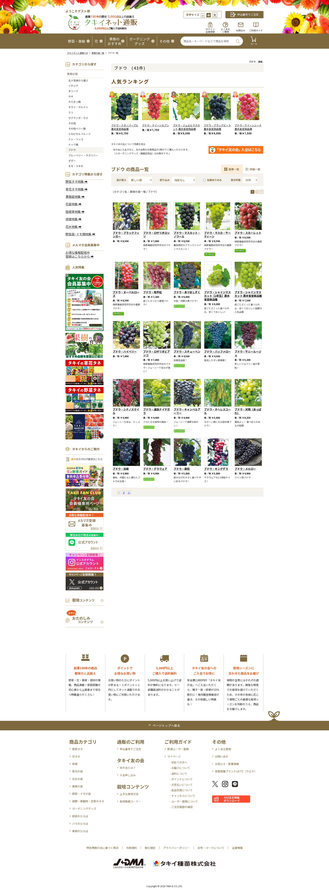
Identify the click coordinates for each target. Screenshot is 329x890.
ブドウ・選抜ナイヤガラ (156, 411)
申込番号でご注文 (130, 749)
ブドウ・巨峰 (121, 469)
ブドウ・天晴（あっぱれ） (248, 411)
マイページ (174, 756)
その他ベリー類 (77, 128)
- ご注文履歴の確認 (181, 807)
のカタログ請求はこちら (86, 459)
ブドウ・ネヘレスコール (217, 411)
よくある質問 (223, 749)
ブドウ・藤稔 (182, 469)
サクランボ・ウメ (78, 118)
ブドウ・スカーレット (248, 233)
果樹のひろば (80, 831)
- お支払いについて (181, 784)
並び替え (121, 180)
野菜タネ (77, 749)
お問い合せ (221, 756)
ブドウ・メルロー (245, 469)
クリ (70, 112)
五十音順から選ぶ (78, 80)
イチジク (73, 86)
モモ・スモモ (75, 166)
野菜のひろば (80, 816)
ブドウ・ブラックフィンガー (126, 234)
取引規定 (150, 848)
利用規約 (131, 848)
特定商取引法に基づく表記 (102, 848)
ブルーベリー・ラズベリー (83, 155)
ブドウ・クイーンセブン (155, 125)
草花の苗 (77, 771)
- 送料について (178, 773)
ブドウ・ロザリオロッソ (156, 234)
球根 (74, 764)
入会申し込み (128, 775)
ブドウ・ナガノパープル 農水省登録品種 (124, 127)
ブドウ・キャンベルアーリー (187, 411)
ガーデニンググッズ (84, 808)
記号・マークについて (211, 848)
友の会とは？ (128, 768)
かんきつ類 (74, 102)
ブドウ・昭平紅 (152, 292)
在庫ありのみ (214, 180)
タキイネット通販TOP (77, 52)
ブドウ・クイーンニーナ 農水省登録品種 (248, 127)
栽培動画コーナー (130, 801)
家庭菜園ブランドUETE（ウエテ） (236, 771)
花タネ (76, 756)
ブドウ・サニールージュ (248, 353)
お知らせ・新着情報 (227, 764)
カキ (70, 96)
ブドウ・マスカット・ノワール (187, 234)
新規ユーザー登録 (178, 749)
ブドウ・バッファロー (217, 351)
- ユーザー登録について (184, 801)
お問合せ (240, 30)
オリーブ (73, 91)
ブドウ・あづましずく (187, 292)
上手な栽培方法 (129, 794)
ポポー (72, 161)
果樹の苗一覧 (98, 52)
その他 (72, 123)
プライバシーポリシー (176, 848)
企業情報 (237, 848)
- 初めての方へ (178, 762)
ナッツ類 (73, 144)
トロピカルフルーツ (79, 134)
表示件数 (236, 180)
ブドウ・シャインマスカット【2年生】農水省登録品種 (217, 295)
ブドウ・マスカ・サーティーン (217, 234)
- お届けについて (180, 768)
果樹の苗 (72, 74)
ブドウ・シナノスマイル (126, 411)
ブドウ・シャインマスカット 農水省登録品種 (248, 294)
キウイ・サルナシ (78, 107)
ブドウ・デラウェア (155, 469)
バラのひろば (80, 823)
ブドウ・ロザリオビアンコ (156, 353)
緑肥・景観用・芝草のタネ (88, 801)
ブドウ (72, 150)
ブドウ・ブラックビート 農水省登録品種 (217, 127)
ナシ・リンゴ (75, 139)
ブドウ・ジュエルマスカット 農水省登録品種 (186, 127)
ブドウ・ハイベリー (125, 351)
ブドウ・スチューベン (187, 351)
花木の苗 (77, 779)
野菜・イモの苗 (81, 794)
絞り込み (165, 180)
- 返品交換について (181, 790)
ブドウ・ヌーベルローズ (126, 294)
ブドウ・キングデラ (216, 469)
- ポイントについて (181, 779)
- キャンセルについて (182, 796)
